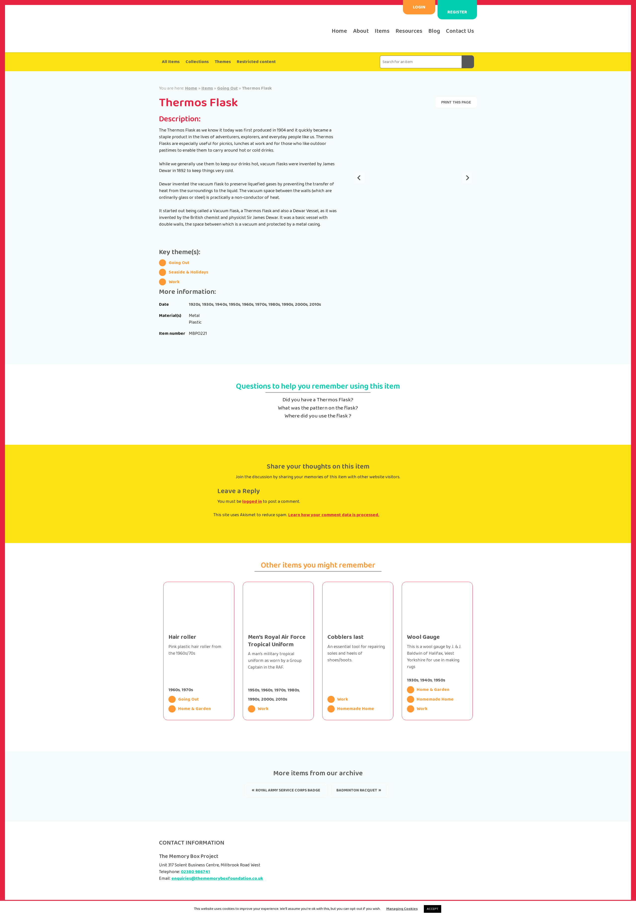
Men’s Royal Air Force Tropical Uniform (277, 641)
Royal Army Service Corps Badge (288, 790)
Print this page (456, 102)
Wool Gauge (423, 637)
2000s (301, 304)
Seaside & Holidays (188, 272)
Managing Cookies (402, 909)
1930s (207, 304)
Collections (197, 62)
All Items (171, 62)
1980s (274, 304)
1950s (234, 304)
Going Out (227, 88)
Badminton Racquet (356, 790)
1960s (247, 304)
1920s (194, 304)
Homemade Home (355, 708)
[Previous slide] (359, 178)
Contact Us (460, 31)
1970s (261, 304)
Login (419, 7)
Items (382, 31)
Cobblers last (345, 637)
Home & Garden (194, 708)
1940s (221, 304)
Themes (223, 62)
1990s (287, 304)
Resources (409, 31)
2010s (315, 304)
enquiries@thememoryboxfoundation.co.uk (217, 879)
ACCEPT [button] (432, 909)
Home (339, 31)
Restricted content (256, 62)
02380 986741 (195, 872)
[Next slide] (467, 178)
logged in (252, 502)
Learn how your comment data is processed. (333, 515)
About (361, 31)
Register (457, 12)
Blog (434, 31)
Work (174, 281)
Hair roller (182, 637)
